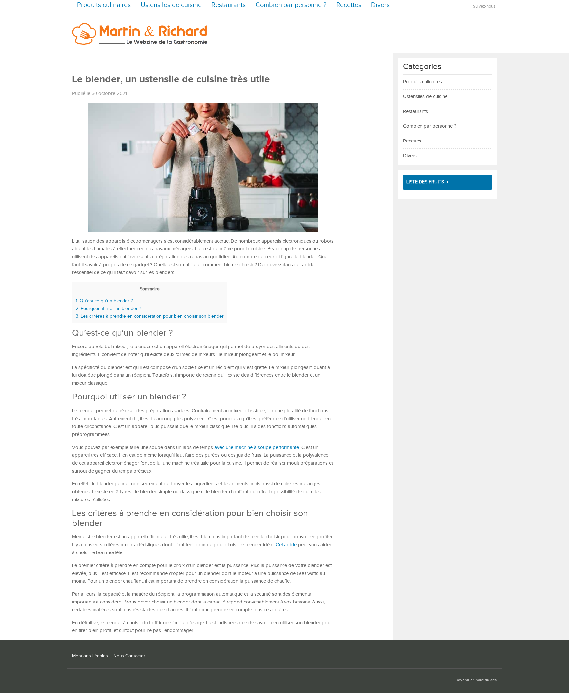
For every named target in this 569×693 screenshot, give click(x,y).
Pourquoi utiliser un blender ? (108, 308)
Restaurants (228, 5)
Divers (380, 5)
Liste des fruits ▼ (428, 182)
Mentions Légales (90, 656)
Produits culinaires (104, 5)
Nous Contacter (129, 656)
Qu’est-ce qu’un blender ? (104, 301)
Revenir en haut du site (476, 680)
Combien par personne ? (291, 5)
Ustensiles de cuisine (171, 5)
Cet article (286, 545)
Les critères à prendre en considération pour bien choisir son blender (150, 316)
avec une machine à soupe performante (256, 447)
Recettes (348, 5)
